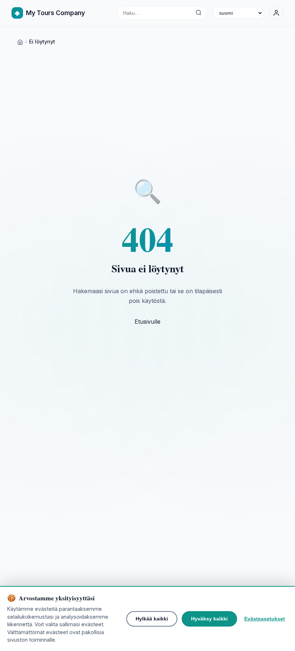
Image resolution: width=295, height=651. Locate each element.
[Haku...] (198, 13)
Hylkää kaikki (152, 619)
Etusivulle (147, 321)
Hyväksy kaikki (209, 619)
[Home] (20, 41)
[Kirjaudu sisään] (276, 13)
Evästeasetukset (264, 619)
